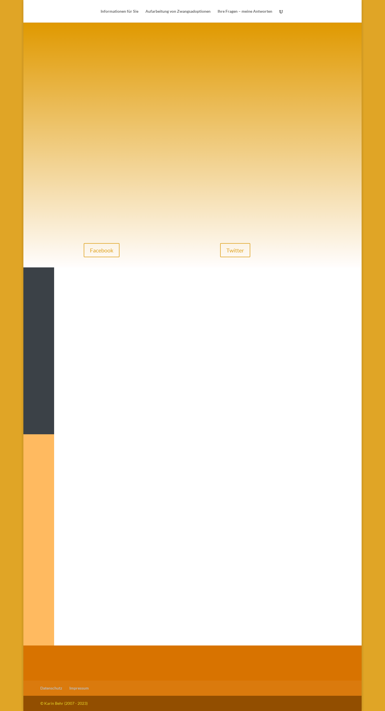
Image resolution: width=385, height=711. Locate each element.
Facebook (101, 250)
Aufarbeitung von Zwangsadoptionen (178, 11)
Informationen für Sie (119, 11)
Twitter (235, 250)
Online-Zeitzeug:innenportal (267, 411)
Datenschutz (51, 688)
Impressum (79, 688)
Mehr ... (87, 401)
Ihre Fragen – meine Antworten (245, 11)
